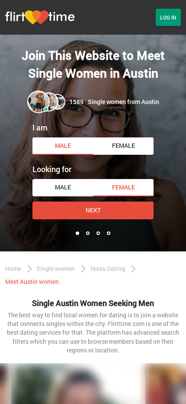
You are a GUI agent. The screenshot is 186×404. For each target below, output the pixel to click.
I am (40, 127)
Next (93, 210)
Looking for (51, 169)
